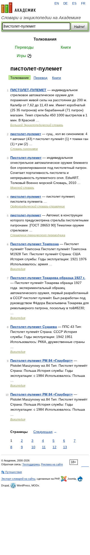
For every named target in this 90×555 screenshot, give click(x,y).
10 (33, 447)
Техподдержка (31, 464)
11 (44, 447)
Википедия (17, 269)
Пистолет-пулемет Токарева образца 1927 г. (47, 278)
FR (83, 3)
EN (56, 3)
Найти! (79, 27)
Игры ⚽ (24, 56)
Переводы (24, 47)
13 (65, 447)
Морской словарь (22, 187)
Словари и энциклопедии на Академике (41, 17)
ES (74, 3)
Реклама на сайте (52, 464)
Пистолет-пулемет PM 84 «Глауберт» (41, 360)
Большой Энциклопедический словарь (36, 125)
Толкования (45, 39)
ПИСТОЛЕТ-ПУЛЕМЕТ (28, 90)
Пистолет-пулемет (26, 157)
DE (65, 3)
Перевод (40, 78)
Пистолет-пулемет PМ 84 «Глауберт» (41, 394)
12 (54, 447)
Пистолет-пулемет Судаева (33, 327)
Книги (66, 47)
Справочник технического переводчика (37, 235)
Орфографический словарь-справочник (37, 206)
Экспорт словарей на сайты (18, 478)
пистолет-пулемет (25, 134)
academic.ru (18, 7)
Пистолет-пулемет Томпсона (34, 244)
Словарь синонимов (24, 149)
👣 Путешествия (11, 472)
